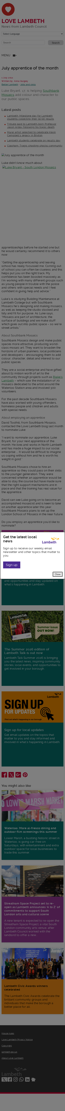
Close (57, 574)
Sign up (12, 565)
